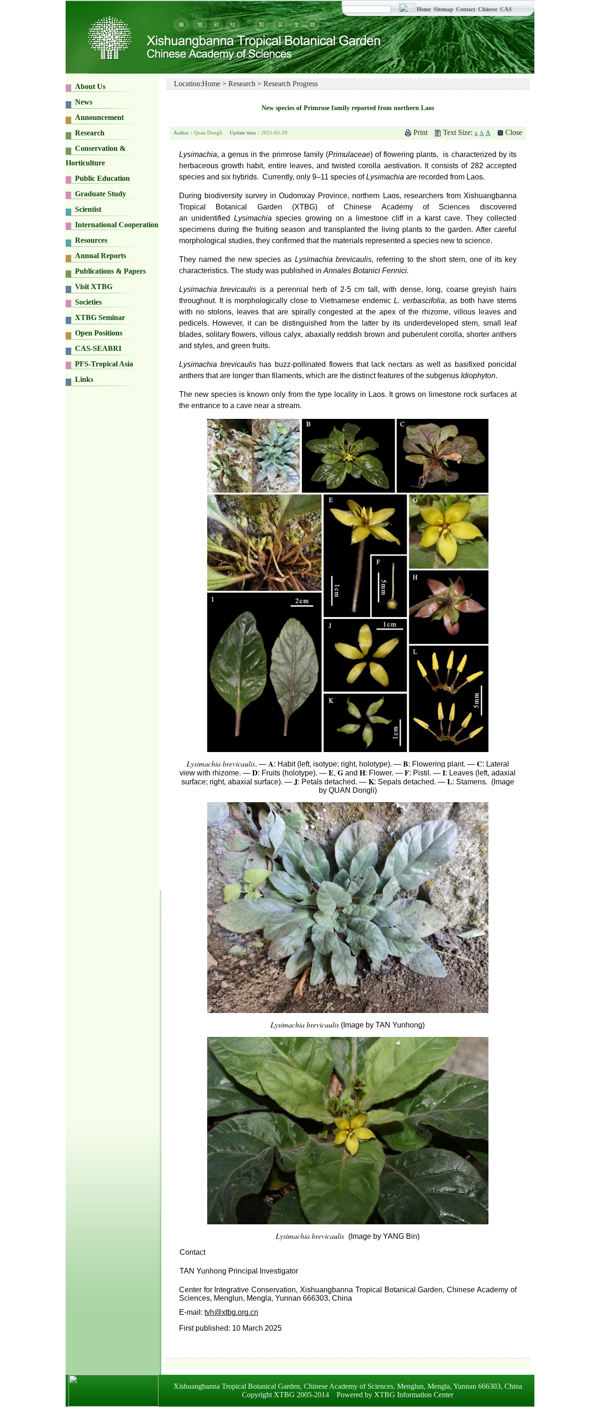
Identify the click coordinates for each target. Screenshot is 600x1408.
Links (84, 379)
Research (241, 84)
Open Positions (98, 333)
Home (424, 9)
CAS (506, 9)
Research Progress (290, 84)
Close (513, 132)
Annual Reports (100, 256)
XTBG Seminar (100, 317)
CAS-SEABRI (98, 348)
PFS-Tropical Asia (104, 364)
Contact (465, 9)
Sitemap (444, 9)
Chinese (487, 9)
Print (420, 132)
